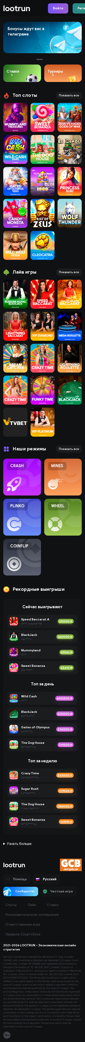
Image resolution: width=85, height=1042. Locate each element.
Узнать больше (19, 844)
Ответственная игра (22, 924)
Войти (58, 8)
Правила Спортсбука (22, 934)
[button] (46, 879)
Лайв (31, 905)
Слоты (11, 905)
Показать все (69, 95)
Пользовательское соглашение (32, 915)
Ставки (52, 905)
